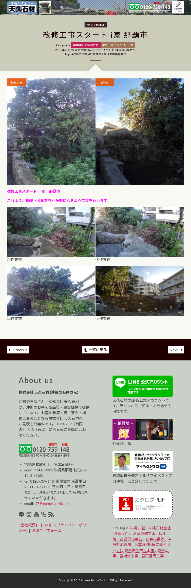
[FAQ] (46, 525)
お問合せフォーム (46, 530)
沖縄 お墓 (137, 528)
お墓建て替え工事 (139, 550)
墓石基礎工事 (152, 556)
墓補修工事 (128, 556)
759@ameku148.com (52, 503)
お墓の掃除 (80, 54)
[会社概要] (28, 525)
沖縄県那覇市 (117, 54)
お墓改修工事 (98, 54)
